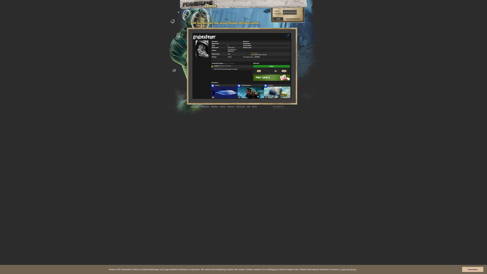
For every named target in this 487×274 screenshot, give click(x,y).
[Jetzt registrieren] (225, 24)
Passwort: (278, 14)
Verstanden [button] (473, 269)
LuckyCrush (205, 106)
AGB (248, 106)
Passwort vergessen (293, 19)
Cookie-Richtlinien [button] (348, 269)
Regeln (254, 106)
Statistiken (214, 106)
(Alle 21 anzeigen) (229, 63)
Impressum (195, 106)
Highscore (230, 106)
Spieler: (277, 11)
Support (222, 106)
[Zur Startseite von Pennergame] (197, 4)
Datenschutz (240, 106)
